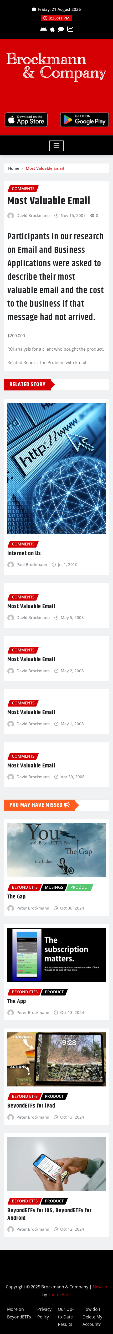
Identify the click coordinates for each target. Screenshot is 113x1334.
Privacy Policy (44, 1313)
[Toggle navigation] (56, 146)
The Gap (16, 896)
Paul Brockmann (32, 564)
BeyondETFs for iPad (31, 1105)
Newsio (100, 1287)
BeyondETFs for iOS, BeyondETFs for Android (49, 1214)
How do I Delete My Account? (92, 1316)
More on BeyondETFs (19, 1313)
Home (13, 168)
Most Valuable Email (45, 168)
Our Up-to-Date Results (66, 1316)
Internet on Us (24, 553)
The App (16, 1001)
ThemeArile (59, 1294)
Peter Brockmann (33, 908)
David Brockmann (33, 215)
